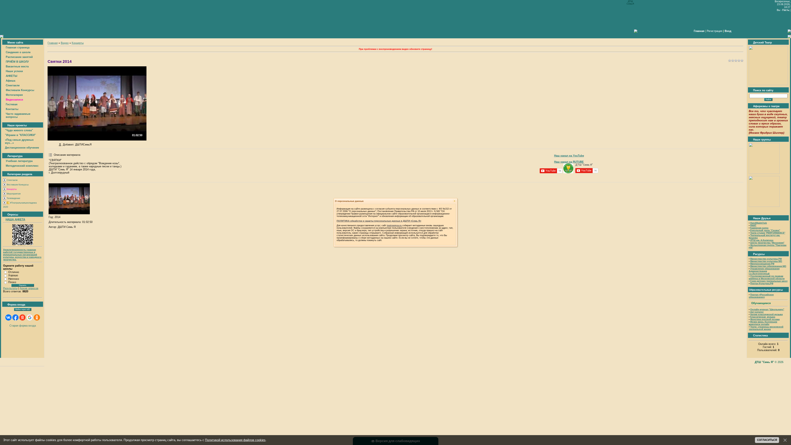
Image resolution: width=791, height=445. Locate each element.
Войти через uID (22, 309)
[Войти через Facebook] (15, 317)
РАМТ (753, 225)
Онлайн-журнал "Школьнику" (767, 309)
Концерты (12, 189)
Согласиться (767, 439)
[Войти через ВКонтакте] (8, 317)
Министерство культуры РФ (766, 259)
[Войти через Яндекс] (22, 317)
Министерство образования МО (768, 266)
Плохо (12, 282)
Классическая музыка (762, 317)
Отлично (13, 272)
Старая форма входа (22, 325)
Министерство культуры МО (766, 261)
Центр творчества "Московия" (767, 242)
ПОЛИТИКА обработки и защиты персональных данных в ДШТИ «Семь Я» (379, 221)
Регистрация (714, 31)
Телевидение (13, 198)
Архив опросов (29, 288)
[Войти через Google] (29, 317)
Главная (53, 42)
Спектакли (12, 180)
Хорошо (13, 275)
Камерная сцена (759, 228)
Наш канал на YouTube (569, 155)
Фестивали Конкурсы (18, 184)
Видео (65, 42)
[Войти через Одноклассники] (37, 317)
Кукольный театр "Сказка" (765, 230)
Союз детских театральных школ (768, 281)
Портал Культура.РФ (761, 283)
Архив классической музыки (766, 314)
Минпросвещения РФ (762, 263)
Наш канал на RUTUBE (569, 161)
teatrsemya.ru (394, 225)
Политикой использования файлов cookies (235, 440)
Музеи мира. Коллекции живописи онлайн (763, 323)
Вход (728, 31)
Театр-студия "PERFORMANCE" (767, 233)
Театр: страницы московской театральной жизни (766, 328)
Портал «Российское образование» (761, 295)
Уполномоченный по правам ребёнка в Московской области (767, 277)
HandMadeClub (758, 223)
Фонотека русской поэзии (765, 319)
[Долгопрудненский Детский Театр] (768, 84)
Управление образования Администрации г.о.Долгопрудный (764, 271)
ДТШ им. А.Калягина (761, 240)
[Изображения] (69, 198)
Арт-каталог (757, 312)
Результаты (10, 288)
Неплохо (13, 278)
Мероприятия (14, 193)
